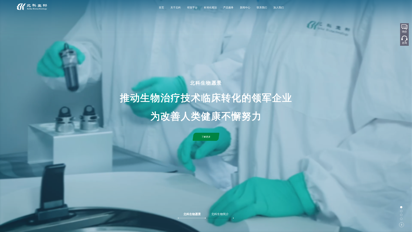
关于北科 (175, 7)
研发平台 (192, 7)
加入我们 (278, 7)
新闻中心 (245, 7)
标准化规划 (210, 7)
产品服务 (228, 7)
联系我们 (262, 7)
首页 (161, 7)
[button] (401, 207)
